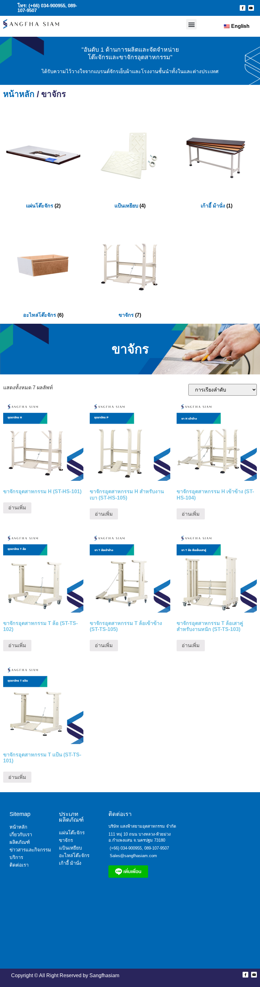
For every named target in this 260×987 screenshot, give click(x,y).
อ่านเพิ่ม (17, 507)
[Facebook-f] (242, 8)
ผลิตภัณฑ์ (20, 842)
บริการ (16, 857)
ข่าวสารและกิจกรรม (30, 849)
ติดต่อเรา (19, 865)
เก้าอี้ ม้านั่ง (70, 863)
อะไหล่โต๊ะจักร (74, 855)
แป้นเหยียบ (70, 847)
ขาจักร (66, 840)
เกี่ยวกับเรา (21, 834)
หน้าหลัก (19, 94)
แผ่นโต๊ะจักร (72, 832)
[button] (191, 24)
